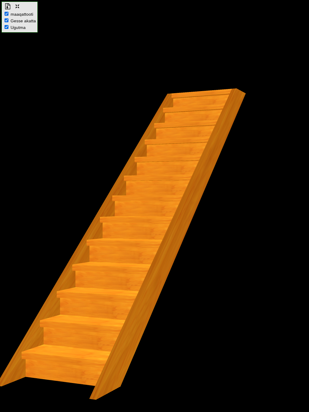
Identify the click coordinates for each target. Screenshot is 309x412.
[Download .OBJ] (7, 6)
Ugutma (17, 27)
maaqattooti (21, 14)
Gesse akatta (22, 20)
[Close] (17, 6)
